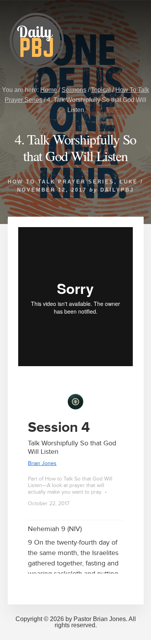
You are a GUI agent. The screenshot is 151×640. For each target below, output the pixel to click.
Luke (129, 182)
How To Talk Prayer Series (61, 182)
